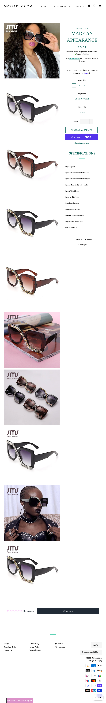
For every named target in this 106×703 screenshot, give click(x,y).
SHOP (79, 6)
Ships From (82, 93)
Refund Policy (34, 644)
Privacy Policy (34, 647)
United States (82, 99)
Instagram (61, 647)
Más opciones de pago (81, 143)
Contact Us (8, 650)
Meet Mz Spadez (63, 6)
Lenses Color (82, 80)
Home (43, 6)
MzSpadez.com (18, 6)
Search (6, 644)
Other (82, 112)
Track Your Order (10, 647)
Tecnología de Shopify (94, 661)
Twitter (60, 644)
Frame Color (82, 107)
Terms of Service (35, 650)
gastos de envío (74, 58)
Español (95, 645)
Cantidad (75, 121)
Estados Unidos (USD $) (90, 652)
